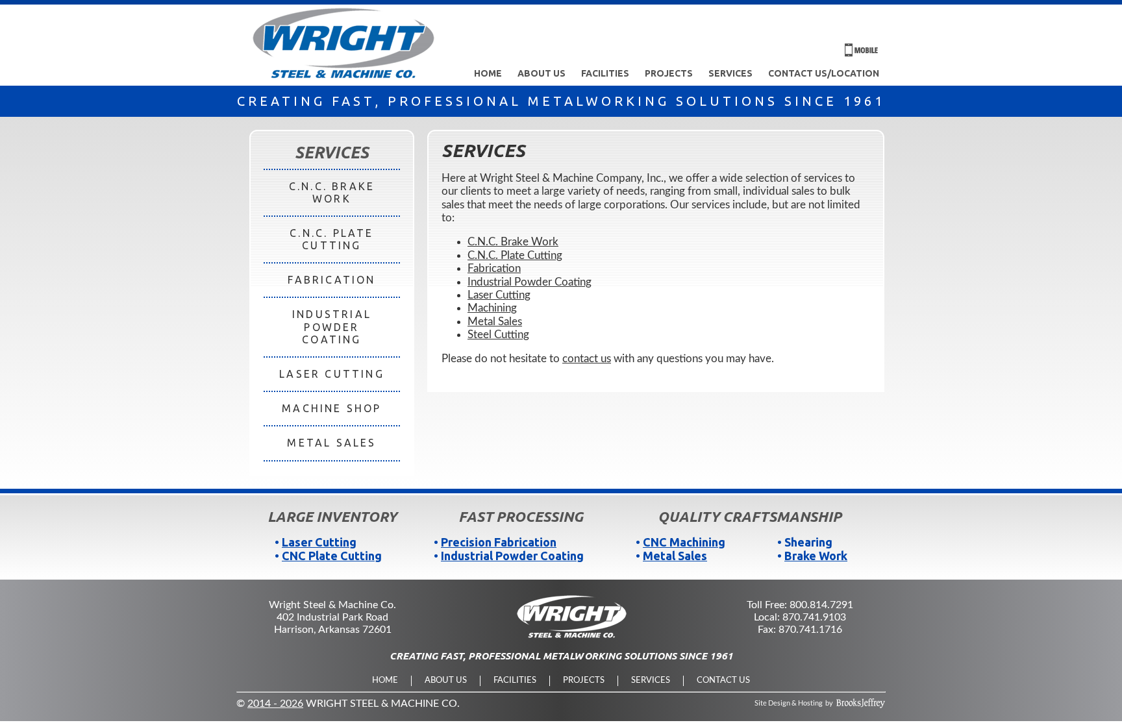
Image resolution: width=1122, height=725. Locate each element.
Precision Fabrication (498, 541)
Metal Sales (495, 321)
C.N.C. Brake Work (513, 241)
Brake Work (815, 555)
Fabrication (494, 268)
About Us (541, 73)
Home (488, 73)
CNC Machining (684, 541)
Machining (492, 307)
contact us (586, 358)
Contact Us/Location (823, 73)
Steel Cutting (498, 334)
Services (730, 73)
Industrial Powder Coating (530, 282)
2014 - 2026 (275, 703)
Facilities (605, 73)
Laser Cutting (499, 295)
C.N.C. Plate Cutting (515, 255)
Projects (669, 73)
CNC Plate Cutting (332, 555)
